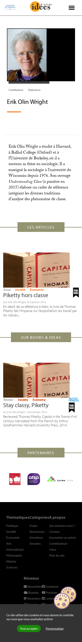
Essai (7, 290)
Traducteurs (34, 89)
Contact (54, 532)
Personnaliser (55, 629)
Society (23, 400)
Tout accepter (29, 629)
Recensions (37, 532)
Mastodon (33, 598)
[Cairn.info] (60, 479)
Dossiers (35, 543)
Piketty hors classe (25, 295)
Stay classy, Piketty (26, 405)
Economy (39, 400)
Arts (8, 543)
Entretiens (36, 538)
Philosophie (14, 555)
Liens (52, 549)
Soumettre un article (62, 538)
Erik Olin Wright (17, 302)
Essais (33, 526)
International (14, 549)
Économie (37, 290)
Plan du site (56, 555)
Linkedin (51, 598)
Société (20, 290)
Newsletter (34, 586)
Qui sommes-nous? (62, 526)
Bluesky (33, 592)
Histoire (11, 561)
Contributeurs (16, 89)
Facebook (52, 586)
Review (8, 400)
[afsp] (33, 479)
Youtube (51, 592)
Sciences (12, 567)
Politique (12, 526)
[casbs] (14, 479)
